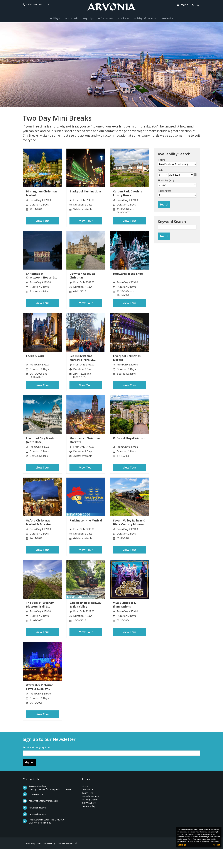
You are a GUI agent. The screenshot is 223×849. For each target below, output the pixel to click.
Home (85, 786)
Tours (161, 159)
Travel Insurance (90, 796)
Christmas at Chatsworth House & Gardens (40, 275)
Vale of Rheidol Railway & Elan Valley (85, 604)
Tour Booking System (32, 843)
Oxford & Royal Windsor (129, 438)
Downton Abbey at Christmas (82, 275)
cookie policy (182, 839)
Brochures (123, 18)
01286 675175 (43, 4)
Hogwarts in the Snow (128, 273)
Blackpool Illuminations (85, 191)
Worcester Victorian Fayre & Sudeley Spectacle (39, 687)
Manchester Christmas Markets (84, 440)
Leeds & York (35, 356)
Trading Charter (90, 799)
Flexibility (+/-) (166, 180)
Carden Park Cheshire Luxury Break (127, 193)
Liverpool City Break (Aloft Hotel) (40, 440)
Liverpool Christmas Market (126, 358)
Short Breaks (71, 18)
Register (185, 4)
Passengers (164, 190)
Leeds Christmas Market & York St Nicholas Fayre (81, 358)
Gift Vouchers (105, 18)
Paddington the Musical (85, 520)
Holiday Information (145, 18)
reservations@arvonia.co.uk (43, 800)
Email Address (36, 747)
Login (197, 4)
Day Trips (88, 18)
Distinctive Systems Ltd (66, 843)
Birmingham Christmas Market (41, 193)
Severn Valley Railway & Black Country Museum (129, 522)
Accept (216, 845)
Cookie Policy (89, 806)
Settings (181, 845)
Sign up (29, 762)
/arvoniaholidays (37, 807)
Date (160, 170)
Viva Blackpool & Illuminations (124, 604)
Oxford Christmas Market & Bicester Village (38, 522)
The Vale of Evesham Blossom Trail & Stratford (40, 604)
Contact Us (87, 789)
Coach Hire (167, 18)
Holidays (55, 18)
